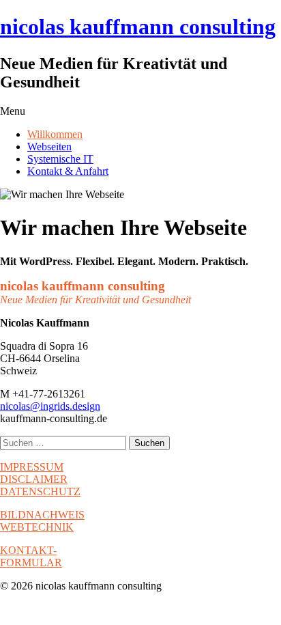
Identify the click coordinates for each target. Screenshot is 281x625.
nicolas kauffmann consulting (138, 26)
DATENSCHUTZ (40, 491)
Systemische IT (60, 159)
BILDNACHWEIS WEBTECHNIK (42, 521)
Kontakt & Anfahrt (67, 171)
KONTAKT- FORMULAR (31, 556)
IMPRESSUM (31, 467)
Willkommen (55, 134)
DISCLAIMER (34, 479)
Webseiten (49, 146)
